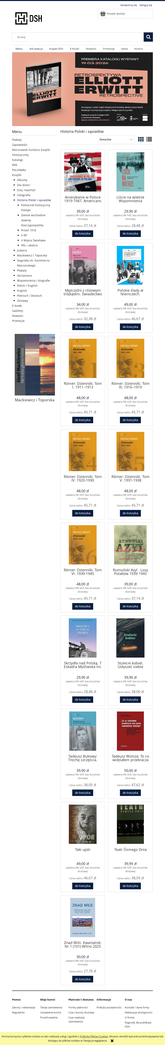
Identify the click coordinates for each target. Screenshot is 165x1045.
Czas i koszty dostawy (81, 1012)
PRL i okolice (29, 245)
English (22, 290)
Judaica (22, 250)
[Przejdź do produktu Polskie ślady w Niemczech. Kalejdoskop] (130, 265)
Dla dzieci (23, 185)
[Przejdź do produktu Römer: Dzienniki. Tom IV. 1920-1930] (82, 451)
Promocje (18, 321)
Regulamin (18, 1012)
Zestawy (22, 301)
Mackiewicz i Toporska (32, 255)
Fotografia (23, 195)
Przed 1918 (28, 230)
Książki (16, 175)
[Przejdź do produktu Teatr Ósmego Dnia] (130, 824)
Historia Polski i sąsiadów (34, 200)
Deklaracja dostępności (138, 1012)
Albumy (22, 180)
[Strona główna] (28, 17)
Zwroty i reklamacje (23, 1007)
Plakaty (17, 140)
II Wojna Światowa (33, 240)
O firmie (129, 1017)
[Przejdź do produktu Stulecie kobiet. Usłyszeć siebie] (130, 638)
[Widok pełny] (149, 139)
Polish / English (27, 285)
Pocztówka (19, 170)
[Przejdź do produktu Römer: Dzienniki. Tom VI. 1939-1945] (82, 544)
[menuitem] (19, 48)
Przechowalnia (49, 1017)
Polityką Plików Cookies (94, 1036)
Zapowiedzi (19, 145)
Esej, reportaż (26, 190)
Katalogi (17, 160)
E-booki (17, 306)
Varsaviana (24, 275)
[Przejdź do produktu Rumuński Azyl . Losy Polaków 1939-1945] (130, 544)
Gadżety (17, 311)
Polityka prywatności (109, 1007)
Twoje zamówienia (51, 1007)
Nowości (17, 316)
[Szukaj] (148, 37)
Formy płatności (78, 1007)
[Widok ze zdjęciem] (141, 139)
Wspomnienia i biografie (33, 280)
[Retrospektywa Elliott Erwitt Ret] (82, 89)
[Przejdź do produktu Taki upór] (82, 824)
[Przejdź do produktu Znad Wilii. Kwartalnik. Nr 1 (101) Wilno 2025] (82, 917)
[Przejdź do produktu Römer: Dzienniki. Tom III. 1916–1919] (130, 358)
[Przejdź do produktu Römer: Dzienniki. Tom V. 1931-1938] (130, 451)
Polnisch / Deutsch (29, 296)
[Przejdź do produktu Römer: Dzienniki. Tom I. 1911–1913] (82, 358)
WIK (14, 165)
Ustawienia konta (50, 1012)
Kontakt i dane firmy (137, 1007)
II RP (24, 235)
